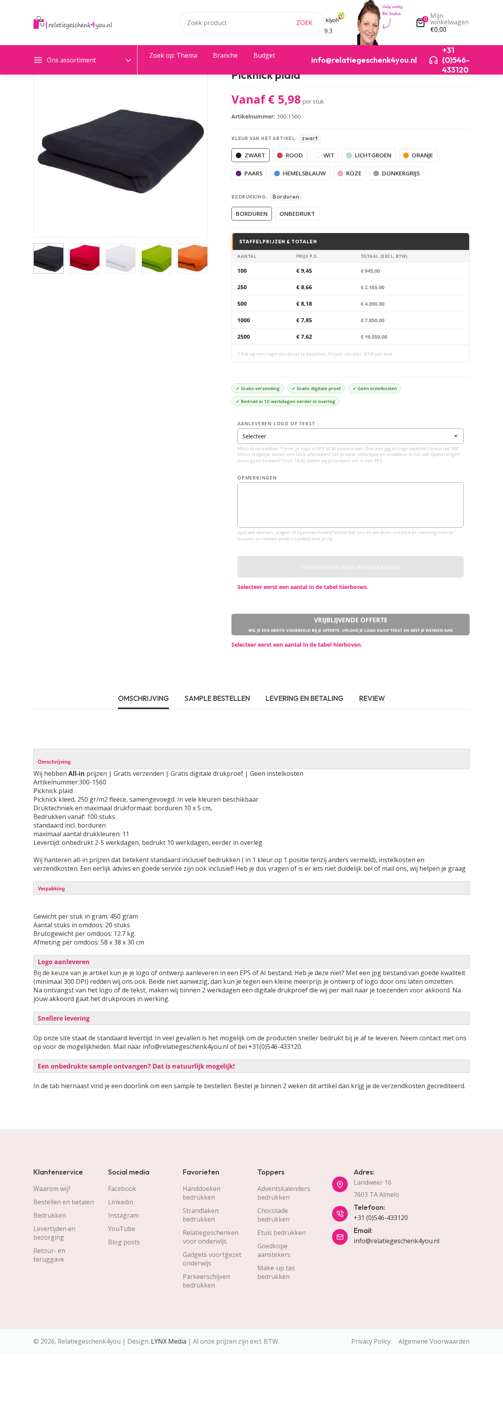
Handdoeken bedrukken (201, 1193)
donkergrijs (401, 173)
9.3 (328, 31)
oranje (422, 155)
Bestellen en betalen (63, 1202)
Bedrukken (49, 1215)
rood (294, 155)
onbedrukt (297, 213)
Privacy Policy (371, 1341)
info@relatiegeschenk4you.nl (396, 1241)
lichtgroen (373, 155)
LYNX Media (168, 1341)
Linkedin (120, 1202)
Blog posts (124, 1242)
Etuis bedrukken (281, 1232)
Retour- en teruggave (49, 1255)
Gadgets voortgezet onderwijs (212, 1259)
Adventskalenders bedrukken (283, 1193)
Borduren (252, 213)
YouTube (121, 1228)
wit (328, 155)
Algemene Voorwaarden (434, 1341)
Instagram (123, 1215)
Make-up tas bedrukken (276, 1272)
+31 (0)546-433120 (381, 1217)
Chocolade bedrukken (273, 1215)
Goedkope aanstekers (273, 1250)
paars (253, 173)
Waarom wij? (52, 1188)
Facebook (122, 1188)
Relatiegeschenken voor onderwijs (211, 1237)
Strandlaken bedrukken (200, 1215)
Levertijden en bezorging (54, 1233)
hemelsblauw (304, 173)
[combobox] (251, 22)
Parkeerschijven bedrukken (206, 1280)
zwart (254, 155)
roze (354, 173)
